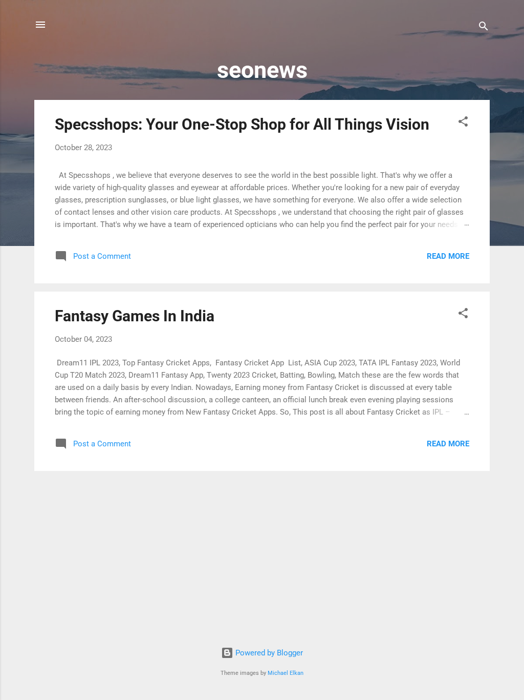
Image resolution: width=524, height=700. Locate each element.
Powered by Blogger (268, 652)
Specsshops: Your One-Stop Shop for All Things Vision (242, 124)
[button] (463, 123)
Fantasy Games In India (134, 316)
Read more (448, 256)
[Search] (483, 28)
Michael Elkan (285, 673)
